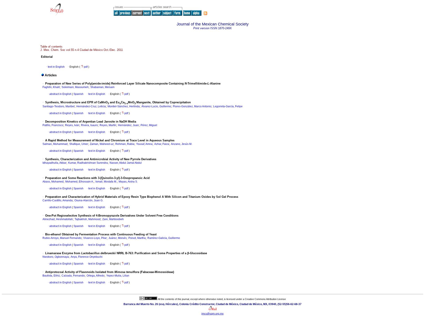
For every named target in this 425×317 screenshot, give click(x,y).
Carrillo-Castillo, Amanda (57, 200)
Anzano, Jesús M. (181, 144)
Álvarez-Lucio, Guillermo (156, 106)
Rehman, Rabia (124, 144)
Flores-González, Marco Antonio (192, 106)
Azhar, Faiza (161, 144)
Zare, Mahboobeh (113, 219)
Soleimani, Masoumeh (75, 87)
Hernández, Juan (128, 125)
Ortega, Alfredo (95, 275)
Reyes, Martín (108, 125)
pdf (86, 66)
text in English (56, 66)
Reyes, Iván (72, 125)
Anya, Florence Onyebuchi (86, 256)
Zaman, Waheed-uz (102, 144)
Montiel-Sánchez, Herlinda (124, 106)
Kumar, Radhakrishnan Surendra (88, 162)
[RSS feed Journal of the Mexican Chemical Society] (205, 13)
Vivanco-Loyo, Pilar (95, 238)
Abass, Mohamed (53, 181)
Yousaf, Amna (144, 144)
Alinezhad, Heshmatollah (57, 219)
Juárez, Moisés (117, 238)
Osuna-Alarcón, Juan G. (88, 200)
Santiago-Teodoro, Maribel (58, 106)
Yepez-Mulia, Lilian (117, 275)
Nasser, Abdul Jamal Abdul (126, 162)
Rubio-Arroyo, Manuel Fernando (61, 238)
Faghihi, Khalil (51, 87)
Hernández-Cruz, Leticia (91, 106)
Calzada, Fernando (73, 275)
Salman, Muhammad (55, 144)
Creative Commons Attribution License (265, 299)
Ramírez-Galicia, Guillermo (163, 238)
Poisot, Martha (137, 238)
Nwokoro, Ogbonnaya (55, 256)
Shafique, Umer (78, 144)
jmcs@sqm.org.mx (212, 313)
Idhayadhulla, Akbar (54, 162)
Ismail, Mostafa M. (106, 181)
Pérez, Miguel (149, 125)
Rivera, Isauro (89, 125)
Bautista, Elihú (51, 275)
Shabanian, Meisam (102, 87)
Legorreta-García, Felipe (228, 106)
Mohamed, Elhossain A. (79, 181)
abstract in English (60, 94)
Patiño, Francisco (52, 125)
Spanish (78, 94)
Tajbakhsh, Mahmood (87, 219)
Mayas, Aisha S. (128, 181)
